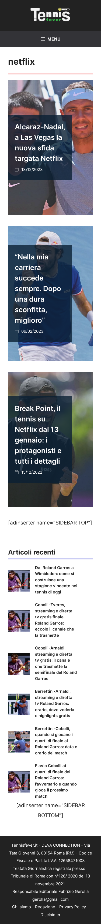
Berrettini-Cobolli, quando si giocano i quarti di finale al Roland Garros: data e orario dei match (56, 740)
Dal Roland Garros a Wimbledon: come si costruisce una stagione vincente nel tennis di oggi (56, 580)
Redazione (45, 906)
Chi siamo (21, 906)
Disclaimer (50, 914)
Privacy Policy (72, 906)
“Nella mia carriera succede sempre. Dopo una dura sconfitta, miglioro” (38, 288)
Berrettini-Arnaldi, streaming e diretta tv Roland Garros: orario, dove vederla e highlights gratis (54, 703)
